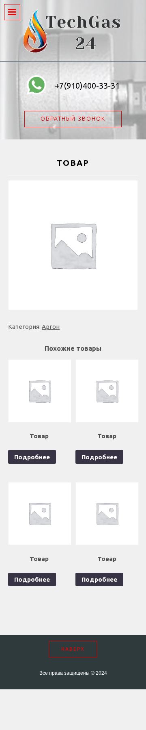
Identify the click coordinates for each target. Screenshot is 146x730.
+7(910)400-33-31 (87, 85)
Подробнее (32, 457)
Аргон (51, 326)
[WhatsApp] (36, 86)
